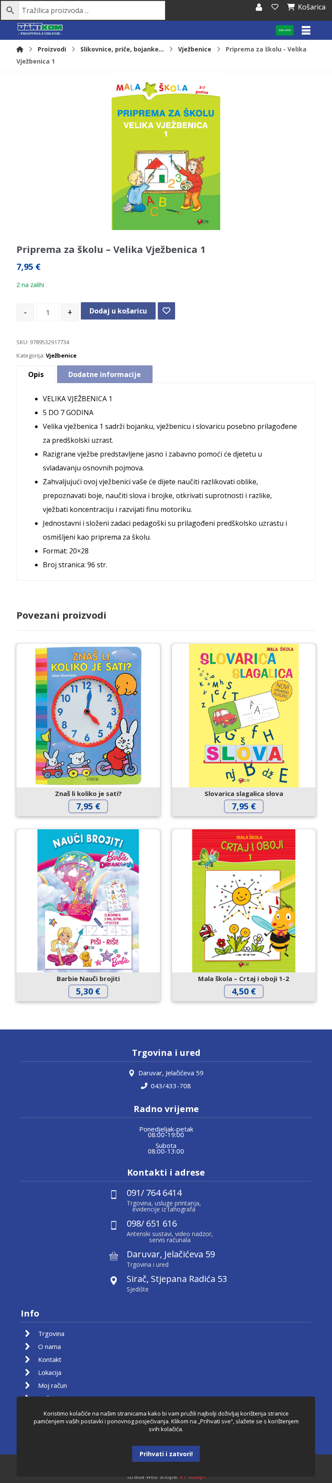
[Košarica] (275, 7)
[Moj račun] (259, 7)
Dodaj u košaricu (118, 311)
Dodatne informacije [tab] (104, 374)
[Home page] (19, 49)
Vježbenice (61, 355)
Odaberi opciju (250, 1009)
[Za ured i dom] (40, 29)
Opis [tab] (36, 374)
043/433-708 (171, 1085)
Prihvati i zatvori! (166, 1454)
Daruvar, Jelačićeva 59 (171, 1072)
